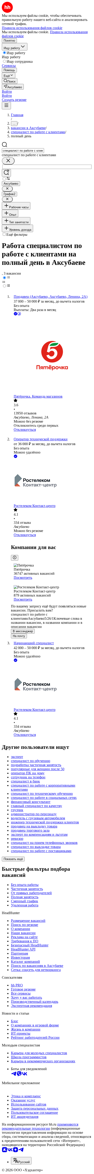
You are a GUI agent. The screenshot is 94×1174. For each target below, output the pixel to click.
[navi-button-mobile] (6, 105)
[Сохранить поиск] (6, 173)
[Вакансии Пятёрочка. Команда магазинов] (51, 355)
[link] (9, 81)
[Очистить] (8, 161)
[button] (7, 91)
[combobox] (23, 150)
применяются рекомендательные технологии (40, 1126)
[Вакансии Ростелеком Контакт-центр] (51, 481)
